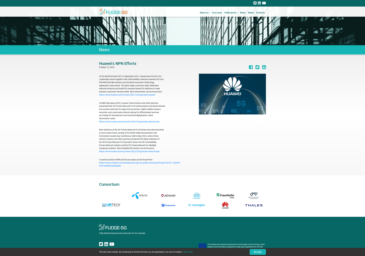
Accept (258, 251)
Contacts (260, 12)
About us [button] (204, 12)
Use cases (217, 12)
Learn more (187, 252)
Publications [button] (230, 12)
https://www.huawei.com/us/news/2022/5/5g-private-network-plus (129, 151)
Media (251, 12)
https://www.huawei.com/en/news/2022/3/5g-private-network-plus (129, 121)
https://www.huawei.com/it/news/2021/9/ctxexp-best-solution (127, 95)
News (243, 12)
